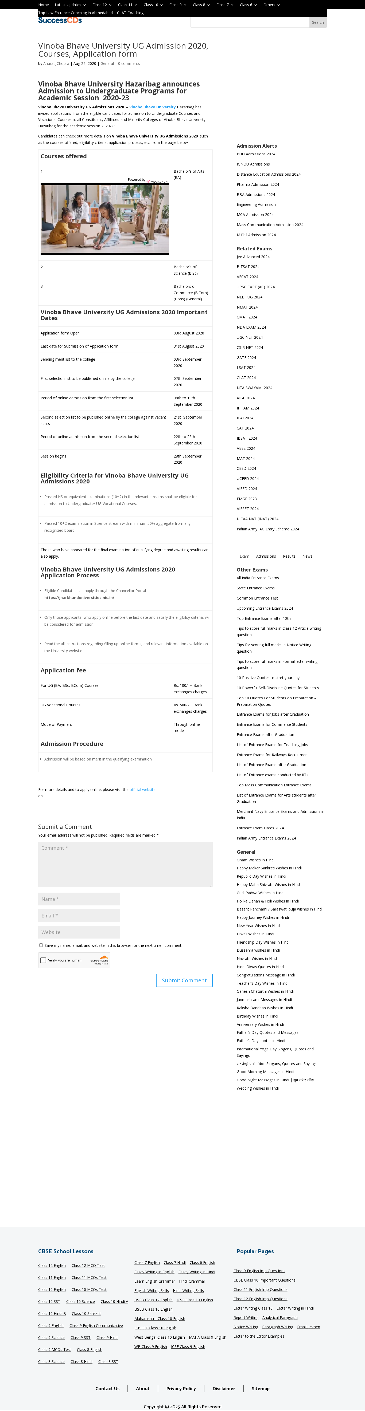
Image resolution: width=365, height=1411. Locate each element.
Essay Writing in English (154, 1272)
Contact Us (107, 1388)
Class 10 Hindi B (52, 1314)
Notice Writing (246, 1327)
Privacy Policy (181, 1388)
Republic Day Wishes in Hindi (261, 876)
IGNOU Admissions (253, 164)
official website (143, 789)
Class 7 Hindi (175, 1263)
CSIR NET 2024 (250, 347)
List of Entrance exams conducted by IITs (272, 774)
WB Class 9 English (150, 1347)
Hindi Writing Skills (188, 1291)
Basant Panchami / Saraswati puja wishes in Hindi (280, 909)
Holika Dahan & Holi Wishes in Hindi (268, 901)
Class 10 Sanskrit (86, 1314)
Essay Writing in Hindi (196, 1272)
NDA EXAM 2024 (251, 327)
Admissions (266, 556)
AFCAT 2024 (247, 276)
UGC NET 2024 (250, 337)
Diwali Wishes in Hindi (255, 933)
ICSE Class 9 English (188, 1347)
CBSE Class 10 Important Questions (265, 1280)
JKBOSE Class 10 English (155, 1328)
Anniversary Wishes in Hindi (260, 1024)
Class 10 (151, 5)
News (307, 556)
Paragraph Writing (277, 1327)
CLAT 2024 (247, 377)
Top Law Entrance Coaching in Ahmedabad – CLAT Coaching (90, 13)
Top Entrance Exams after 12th (264, 618)
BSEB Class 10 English (153, 1309)
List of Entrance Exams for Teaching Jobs (272, 744)
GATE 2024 (246, 357)
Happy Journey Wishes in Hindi (263, 917)
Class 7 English (147, 1263)
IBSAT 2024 (247, 438)
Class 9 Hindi (107, 1338)
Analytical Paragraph (280, 1318)
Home (43, 5)
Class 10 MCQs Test (89, 1290)
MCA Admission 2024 (255, 214)
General (107, 63)
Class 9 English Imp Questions (259, 1271)
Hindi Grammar (192, 1281)
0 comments (129, 63)
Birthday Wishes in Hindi (257, 1016)
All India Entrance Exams (258, 577)
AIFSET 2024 (248, 508)
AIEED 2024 (247, 488)
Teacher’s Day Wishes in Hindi (262, 983)
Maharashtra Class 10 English (159, 1319)
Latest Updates (68, 5)
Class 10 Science (80, 1302)
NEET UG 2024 (249, 296)
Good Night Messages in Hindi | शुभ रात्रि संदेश (275, 1079)
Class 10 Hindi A (114, 1302)
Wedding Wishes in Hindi (258, 1088)
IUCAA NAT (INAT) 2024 (257, 518)
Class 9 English (51, 1326)
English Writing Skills (151, 1291)
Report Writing (246, 1318)
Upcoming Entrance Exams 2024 (265, 608)
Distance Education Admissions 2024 (269, 174)
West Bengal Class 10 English (159, 1337)
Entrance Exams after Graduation (265, 734)
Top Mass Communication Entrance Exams (274, 784)
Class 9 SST (81, 1338)
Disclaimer (223, 1388)
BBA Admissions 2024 (256, 194)
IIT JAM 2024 (248, 408)
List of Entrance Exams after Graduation (271, 764)
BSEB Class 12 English (153, 1300)
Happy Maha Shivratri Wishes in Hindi (269, 884)
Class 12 (99, 5)
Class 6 (246, 5)
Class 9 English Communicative (96, 1326)
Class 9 (175, 5)
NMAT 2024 (247, 307)
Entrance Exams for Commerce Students (272, 724)
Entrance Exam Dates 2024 (260, 827)
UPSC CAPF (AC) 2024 (256, 286)
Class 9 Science (51, 1338)
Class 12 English (52, 1266)
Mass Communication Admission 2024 (270, 224)
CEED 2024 (246, 468)
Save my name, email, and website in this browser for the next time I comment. (113, 945)
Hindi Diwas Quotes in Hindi (261, 966)
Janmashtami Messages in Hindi (264, 999)
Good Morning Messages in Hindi (265, 1071)
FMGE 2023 (247, 498)
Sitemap (261, 1388)
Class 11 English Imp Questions (261, 1290)
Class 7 (222, 5)
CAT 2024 (246, 428)
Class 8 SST (108, 1362)
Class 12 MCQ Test (88, 1266)
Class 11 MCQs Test (89, 1278)
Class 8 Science (51, 1362)
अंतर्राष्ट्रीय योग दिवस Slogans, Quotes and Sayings (277, 1063)
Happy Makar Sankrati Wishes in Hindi (269, 867)
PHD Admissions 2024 (256, 153)
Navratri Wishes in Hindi (257, 958)
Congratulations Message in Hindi (266, 975)
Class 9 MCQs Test (54, 1350)
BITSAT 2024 (248, 266)
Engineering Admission (256, 204)
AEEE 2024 (246, 448)
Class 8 (199, 5)
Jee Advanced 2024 (253, 256)
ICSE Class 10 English (195, 1300)
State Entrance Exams (256, 587)
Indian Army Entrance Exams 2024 (266, 838)
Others (269, 5)
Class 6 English (202, 1263)
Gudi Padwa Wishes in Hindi (260, 892)
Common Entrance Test (257, 598)
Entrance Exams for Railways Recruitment (273, 754)
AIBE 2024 (246, 397)
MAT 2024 (246, 458)
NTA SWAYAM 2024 (254, 387)
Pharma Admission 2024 (258, 184)
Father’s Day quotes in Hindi (261, 1040)
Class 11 (125, 5)
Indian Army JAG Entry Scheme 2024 (268, 528)
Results (289, 556)
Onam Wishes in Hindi (255, 859)
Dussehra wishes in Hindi (258, 950)
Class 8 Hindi (81, 1362)
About (143, 1388)
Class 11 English (52, 1278)
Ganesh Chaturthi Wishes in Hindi (265, 991)
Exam (244, 556)
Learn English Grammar (154, 1281)
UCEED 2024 (248, 478)
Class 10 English (52, 1290)
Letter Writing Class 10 (253, 1308)
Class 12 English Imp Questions (261, 1299)
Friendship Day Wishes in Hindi (263, 942)
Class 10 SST (49, 1302)
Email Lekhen (308, 1327)
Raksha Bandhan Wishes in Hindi (265, 1007)
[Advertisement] (282, 91)
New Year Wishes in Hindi (259, 925)
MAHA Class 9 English (207, 1337)
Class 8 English (89, 1350)
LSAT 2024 (247, 367)
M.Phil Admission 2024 (256, 234)
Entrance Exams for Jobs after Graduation (273, 714)
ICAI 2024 (245, 417)
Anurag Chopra (56, 63)
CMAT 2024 (247, 317)
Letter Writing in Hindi (295, 1308)
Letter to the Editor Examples (259, 1336)
